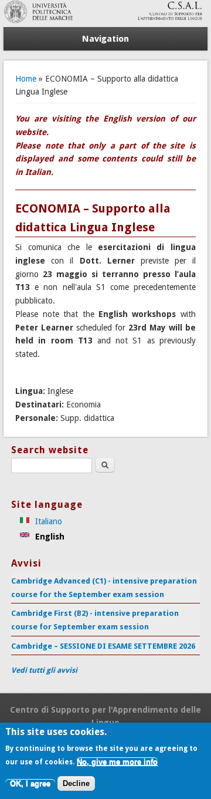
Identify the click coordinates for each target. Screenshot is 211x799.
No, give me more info (117, 761)
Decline (76, 783)
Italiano (47, 521)
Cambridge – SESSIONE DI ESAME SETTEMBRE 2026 (103, 646)
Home (25, 78)
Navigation (105, 38)
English (48, 536)
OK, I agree (30, 783)
